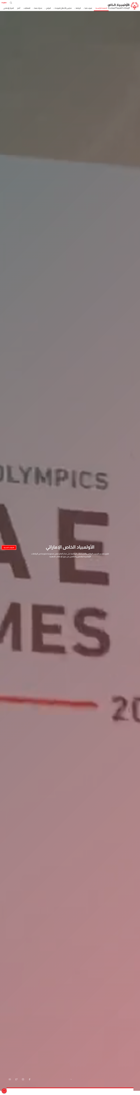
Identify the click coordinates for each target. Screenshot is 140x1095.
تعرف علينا (88, 8)
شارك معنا (38, 8)
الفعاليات (27, 8)
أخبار (18, 8)
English (4, 2)
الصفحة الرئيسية (101, 8)
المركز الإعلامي (8, 8)
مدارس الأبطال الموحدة (63, 8)
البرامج (48, 8)
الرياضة (78, 8)
